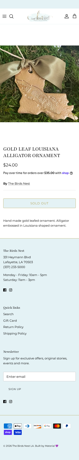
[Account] (65, 16)
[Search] (13, 16)
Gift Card (10, 321)
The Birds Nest (19, 183)
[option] (39, 84)
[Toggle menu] (4, 16)
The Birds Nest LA (23, 445)
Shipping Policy (15, 333)
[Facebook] (4, 290)
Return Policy (13, 327)
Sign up (15, 389)
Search (8, 314)
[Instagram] (10, 290)
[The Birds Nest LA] (39, 16)
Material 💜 (51, 445)
